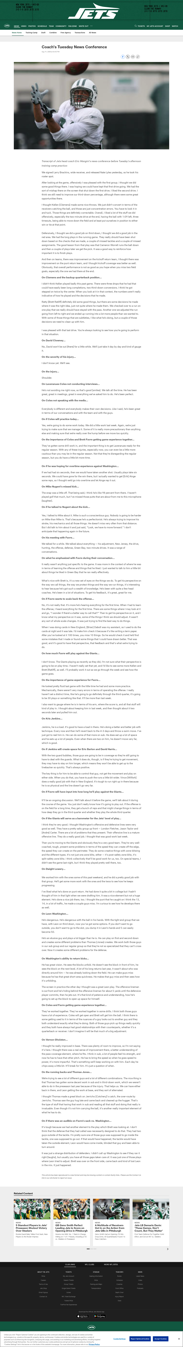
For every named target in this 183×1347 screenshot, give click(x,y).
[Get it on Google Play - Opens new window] (100, 1317)
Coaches (119, 1284)
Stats (119, 1300)
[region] (91, 1339)
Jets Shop (43, 1288)
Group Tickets (68, 1284)
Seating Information (96, 1276)
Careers (43, 1280)
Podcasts (140, 1288)
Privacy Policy (94, 1344)
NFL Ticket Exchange (68, 1296)
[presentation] (168, 1249)
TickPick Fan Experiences (68, 1304)
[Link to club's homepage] (7, 26)
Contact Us (43, 1296)
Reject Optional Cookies (140, 1339)
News (140, 1272)
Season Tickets (69, 1280)
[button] (88, 1249)
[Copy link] (138, 57)
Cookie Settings (119, 1339)
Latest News (140, 1276)
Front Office (119, 1288)
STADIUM (96, 1272)
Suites (68, 1292)
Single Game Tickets (68, 1288)
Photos (140, 1284)
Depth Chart (119, 1292)
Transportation (96, 1288)
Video (140, 1280)
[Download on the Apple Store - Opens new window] (82, 1316)
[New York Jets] (91, 1327)
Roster (119, 1276)
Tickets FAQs (68, 1300)
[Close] (179, 1339)
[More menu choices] (91, 26)
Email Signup (43, 1292)
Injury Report (119, 1296)
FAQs (43, 1276)
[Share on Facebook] (123, 58)
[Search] (136, 26)
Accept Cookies (161, 1339)
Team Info (119, 1272)
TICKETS (69, 1272)
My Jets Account (68, 1276)
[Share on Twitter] (128, 58)
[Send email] (133, 58)
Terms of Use (43, 1284)
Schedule (119, 1280)
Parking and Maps (96, 1284)
